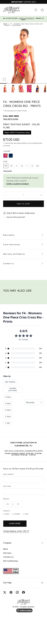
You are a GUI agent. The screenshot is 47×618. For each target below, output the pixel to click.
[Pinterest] (11, 592)
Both (26, 514)
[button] (35, 9)
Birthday (6, 499)
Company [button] (7, 542)
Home (5, 24)
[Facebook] (23, 592)
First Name (7, 486)
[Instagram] (17, 592)
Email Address (8, 474)
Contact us (8, 263)
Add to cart (23, 204)
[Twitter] (5, 592)
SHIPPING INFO (30, 2)
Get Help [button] (7, 582)
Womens (17, 514)
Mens (7, 514)
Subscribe (15, 523)
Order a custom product (17, 183)
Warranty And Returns (14, 254)
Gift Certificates (10, 561)
